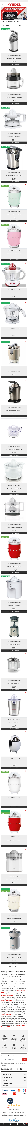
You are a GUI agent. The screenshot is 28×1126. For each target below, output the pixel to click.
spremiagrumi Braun (7, 1000)
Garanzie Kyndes (7, 1083)
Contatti (5, 1086)
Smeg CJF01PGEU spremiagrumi (14, 214)
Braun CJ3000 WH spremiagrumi (14, 136)
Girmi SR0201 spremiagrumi (14, 293)
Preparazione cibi (5, 23)
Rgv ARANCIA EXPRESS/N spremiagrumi (14, 175)
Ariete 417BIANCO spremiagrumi (14, 957)
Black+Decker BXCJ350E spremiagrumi (14, 410)
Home (2, 21)
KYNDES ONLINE (6, 1074)
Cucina (18, 21)
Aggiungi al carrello (14, 64)
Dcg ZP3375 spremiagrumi (14, 761)
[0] (24, 1124)
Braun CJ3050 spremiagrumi (14, 605)
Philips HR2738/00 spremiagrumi (14, 488)
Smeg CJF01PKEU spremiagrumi (14, 253)
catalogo (5, 1080)
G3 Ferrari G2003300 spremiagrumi (14, 449)
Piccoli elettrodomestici (10, 21)
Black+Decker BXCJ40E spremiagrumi (14, 879)
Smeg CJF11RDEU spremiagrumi (14, 840)
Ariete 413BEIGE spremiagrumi (14, 371)
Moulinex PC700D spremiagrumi (14, 58)
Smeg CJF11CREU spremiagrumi (14, 918)
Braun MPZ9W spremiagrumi (14, 332)
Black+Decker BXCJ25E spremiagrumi (14, 527)
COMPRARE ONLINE (7, 1077)
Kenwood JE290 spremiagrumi (14, 683)
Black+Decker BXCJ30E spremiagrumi (14, 97)
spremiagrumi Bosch (7, 1014)
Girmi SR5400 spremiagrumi (14, 722)
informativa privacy (16, 1062)
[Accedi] (17, 1124)
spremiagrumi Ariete (7, 995)
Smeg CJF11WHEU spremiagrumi (14, 801)
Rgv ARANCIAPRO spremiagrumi (14, 644)
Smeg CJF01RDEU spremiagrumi (14, 566)
